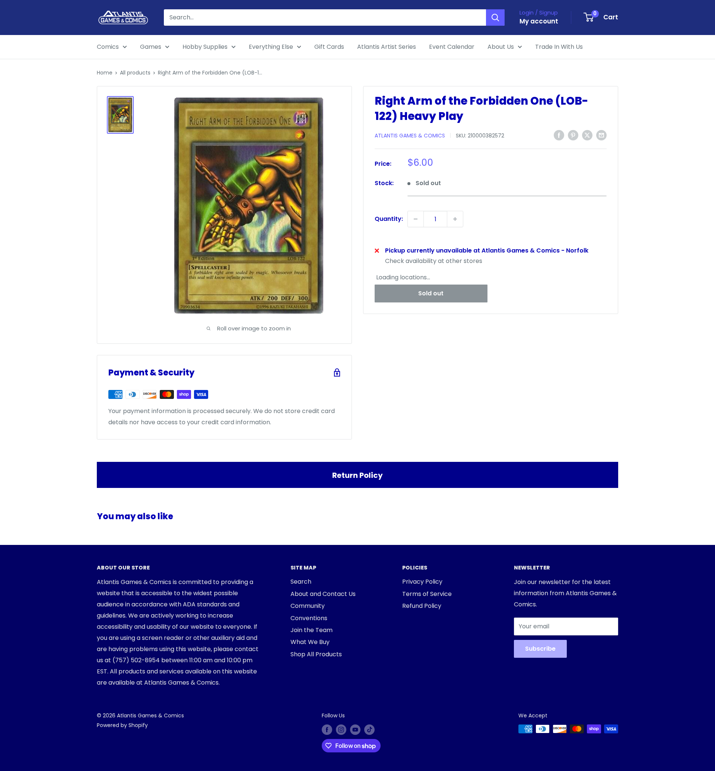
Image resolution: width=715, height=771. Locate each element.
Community (307, 606)
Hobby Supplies (205, 46)
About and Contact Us (323, 594)
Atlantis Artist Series (386, 46)
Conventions (308, 618)
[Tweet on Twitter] (587, 134)
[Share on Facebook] (559, 134)
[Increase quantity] (455, 219)
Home (104, 72)
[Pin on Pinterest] (573, 134)
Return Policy (357, 475)
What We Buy (310, 642)
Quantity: (389, 219)
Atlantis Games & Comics (410, 135)
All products (135, 72)
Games (150, 46)
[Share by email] (601, 134)
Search (300, 581)
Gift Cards (329, 46)
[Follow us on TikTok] (369, 729)
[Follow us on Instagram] (341, 729)
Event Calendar (451, 46)
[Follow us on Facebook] (327, 729)
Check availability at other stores (433, 261)
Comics (108, 46)
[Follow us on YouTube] (355, 729)
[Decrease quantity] (415, 219)
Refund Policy (421, 606)
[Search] (495, 17)
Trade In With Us (559, 46)
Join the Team (311, 630)
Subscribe (540, 648)
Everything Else (271, 46)
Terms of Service (427, 594)
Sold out (431, 293)
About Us (500, 46)
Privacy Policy (422, 581)
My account (538, 21)
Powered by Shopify (122, 725)
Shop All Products (316, 654)
